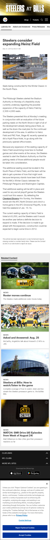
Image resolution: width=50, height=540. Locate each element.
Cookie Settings (25, 520)
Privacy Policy (21, 515)
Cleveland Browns (11, 198)
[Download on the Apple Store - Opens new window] (15, 473)
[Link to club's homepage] (5, 19)
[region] (25, 510)
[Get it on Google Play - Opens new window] (33, 474)
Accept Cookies (25, 535)
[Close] (47, 484)
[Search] (42, 19)
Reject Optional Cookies (25, 528)
